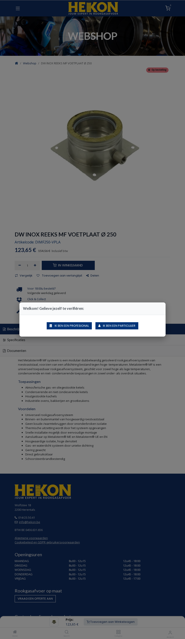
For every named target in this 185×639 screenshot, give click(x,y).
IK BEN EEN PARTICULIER (118, 326)
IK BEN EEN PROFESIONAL (71, 326)
